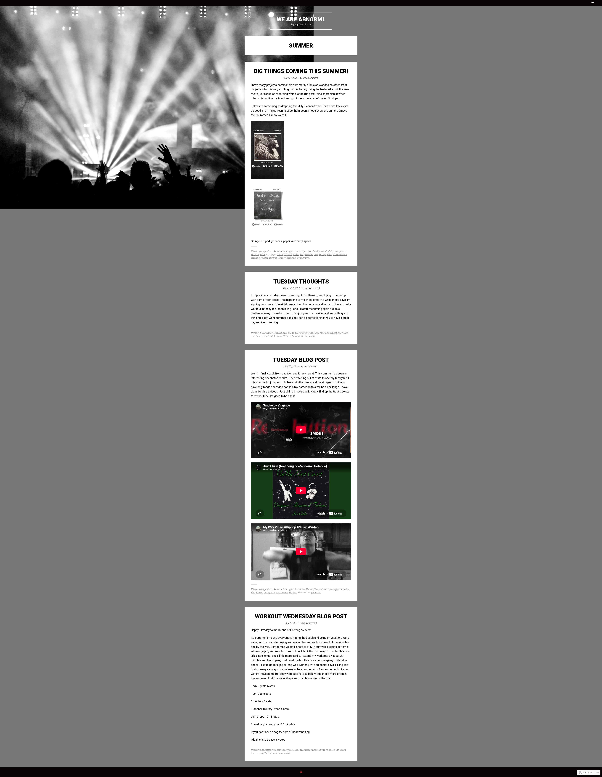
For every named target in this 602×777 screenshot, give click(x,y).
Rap (266, 258)
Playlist (328, 251)
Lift (337, 750)
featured (309, 254)
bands (296, 254)
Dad (296, 589)
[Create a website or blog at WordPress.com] (301, 772)
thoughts (278, 336)
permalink (304, 258)
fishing (323, 332)
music (321, 251)
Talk (271, 336)
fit (327, 750)
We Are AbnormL (301, 19)
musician (337, 254)
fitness (297, 251)
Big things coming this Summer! (301, 71)
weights (263, 753)
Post (261, 258)
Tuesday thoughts (301, 281)
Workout (255, 254)
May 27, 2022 (291, 78)
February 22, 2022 (291, 288)
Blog (302, 254)
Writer (262, 254)
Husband (313, 251)
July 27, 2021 (291, 366)
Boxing (322, 750)
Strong (343, 750)
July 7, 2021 (291, 623)
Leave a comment (309, 78)
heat (316, 254)
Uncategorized (339, 251)
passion (254, 258)
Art (285, 254)
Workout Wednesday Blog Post (301, 616)
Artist (282, 251)
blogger (289, 251)
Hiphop (304, 251)
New (344, 254)
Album (277, 251)
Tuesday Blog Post (301, 360)
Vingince (282, 258)
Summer (273, 258)
